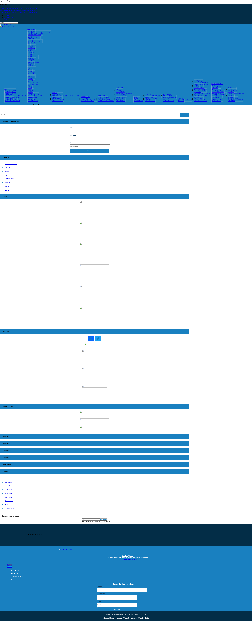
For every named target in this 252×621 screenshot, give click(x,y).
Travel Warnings (200, 101)
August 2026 (9, 482)
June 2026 (8, 489)
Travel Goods (150, 101)
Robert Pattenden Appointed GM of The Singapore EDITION (19, 8)
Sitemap (106, 618)
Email (72, 143)
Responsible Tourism (202, 93)
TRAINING (231, 101)
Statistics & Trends (235, 99)
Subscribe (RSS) (143, 618)
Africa (7, 171)
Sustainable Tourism (202, 95)
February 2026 (9, 504)
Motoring (215, 97)
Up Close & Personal (12, 101)
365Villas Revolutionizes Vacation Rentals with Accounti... (18, 10)
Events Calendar (169, 97)
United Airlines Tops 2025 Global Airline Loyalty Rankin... (18, 12)
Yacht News (216, 101)
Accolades (8, 167)
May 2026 (8, 493)
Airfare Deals (9, 179)
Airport (7, 182)
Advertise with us (9, 17)
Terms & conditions (130, 618)
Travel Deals (57, 101)
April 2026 (8, 497)
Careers (181, 101)
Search (2, 112)
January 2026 (9, 508)
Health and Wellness (153, 95)
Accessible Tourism (11, 164)
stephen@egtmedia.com (130, 559)
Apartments (120, 101)
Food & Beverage (87, 101)
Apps (7, 190)
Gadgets (137, 98)
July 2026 (8, 486)
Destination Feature (106, 101)
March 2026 (9, 501)
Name (72, 128)
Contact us (7, 15)
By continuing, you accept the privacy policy (95, 521)
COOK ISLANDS (33, 84)
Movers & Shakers (185, 99)
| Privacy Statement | (116, 618)
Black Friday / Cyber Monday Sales (65, 95)
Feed (5, 19)
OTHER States (33, 42)
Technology (138, 101)
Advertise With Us (17, 576)
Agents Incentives (10, 175)
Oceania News (33, 101)
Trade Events (168, 101)
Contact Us (14, 573)
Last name (74, 135)
